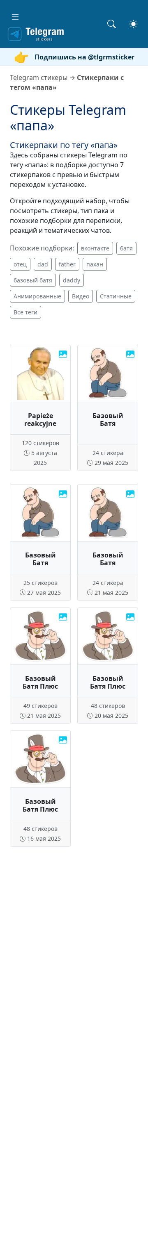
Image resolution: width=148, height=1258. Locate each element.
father (67, 264)
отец (20, 264)
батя (126, 248)
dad (42, 264)
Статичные (116, 296)
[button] (15, 17)
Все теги (25, 312)
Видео (80, 296)
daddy (71, 280)
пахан (94, 264)
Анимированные (37, 296)
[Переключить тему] (133, 24)
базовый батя (33, 280)
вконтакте (95, 248)
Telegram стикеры (38, 77)
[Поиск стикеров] (111, 24)
